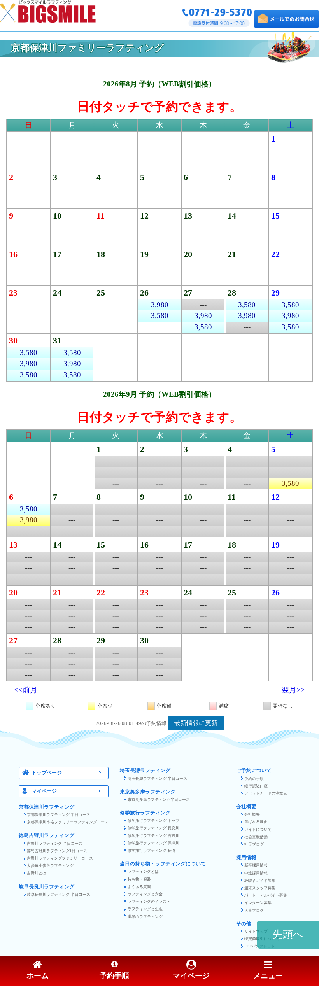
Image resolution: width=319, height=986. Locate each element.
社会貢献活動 (256, 837)
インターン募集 (258, 902)
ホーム (37, 976)
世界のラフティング (145, 916)
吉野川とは (36, 873)
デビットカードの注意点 (265, 793)
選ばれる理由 (256, 822)
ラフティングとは (143, 871)
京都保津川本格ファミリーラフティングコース (68, 822)
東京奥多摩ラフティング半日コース (159, 799)
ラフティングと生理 (145, 909)
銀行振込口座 (256, 786)
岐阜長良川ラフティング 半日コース (58, 894)
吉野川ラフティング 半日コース (54, 843)
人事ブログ (254, 910)
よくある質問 (139, 886)
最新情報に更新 (195, 723)
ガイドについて (258, 829)
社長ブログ (254, 844)
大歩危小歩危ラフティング (50, 865)
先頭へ (288, 934)
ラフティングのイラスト (149, 901)
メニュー (268, 976)
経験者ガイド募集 (259, 880)
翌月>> (293, 690)
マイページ (44, 791)
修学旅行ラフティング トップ (153, 820)
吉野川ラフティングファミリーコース (60, 858)
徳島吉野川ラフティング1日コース (57, 851)
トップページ (47, 773)
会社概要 (252, 814)
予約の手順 (254, 778)
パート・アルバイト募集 (265, 895)
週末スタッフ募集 (259, 888)
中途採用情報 (256, 873)
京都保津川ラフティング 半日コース (58, 815)
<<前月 (25, 690)
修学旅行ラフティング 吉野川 (153, 836)
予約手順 (114, 976)
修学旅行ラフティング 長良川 (153, 828)
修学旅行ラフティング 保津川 (153, 843)
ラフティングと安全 (145, 894)
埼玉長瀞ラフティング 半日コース (157, 778)
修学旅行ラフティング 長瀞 (151, 850)
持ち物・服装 (139, 879)
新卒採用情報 (256, 865)
